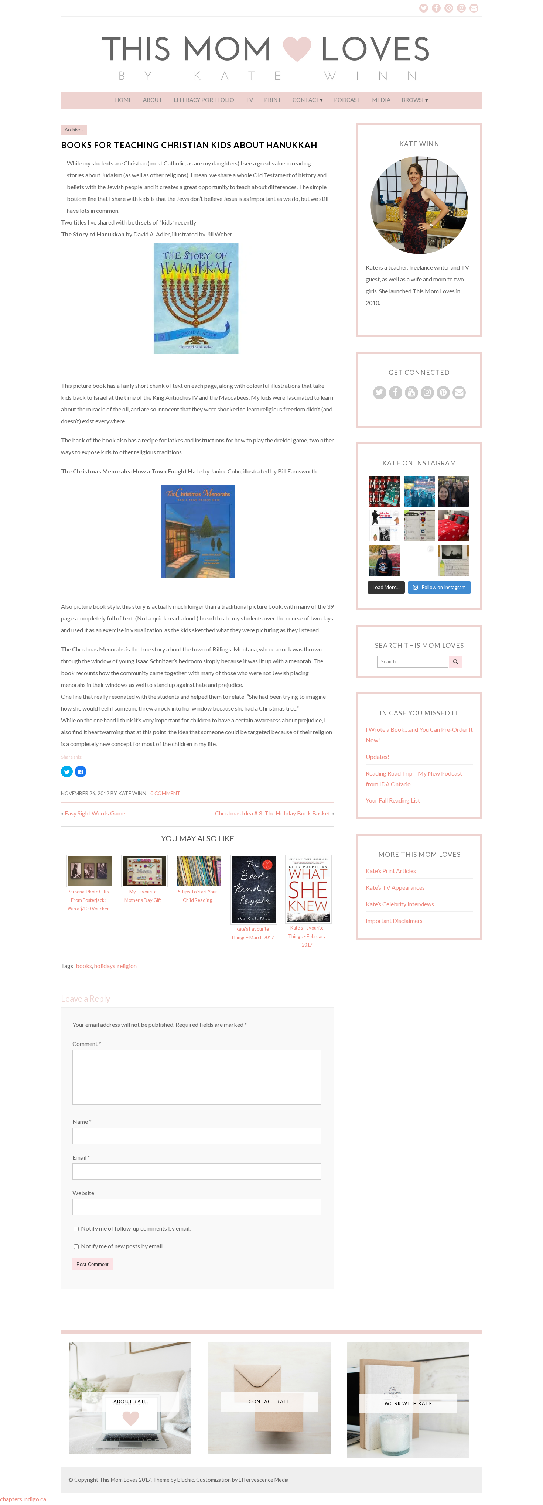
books (84, 965)
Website (83, 1192)
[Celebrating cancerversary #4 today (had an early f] (453, 491)
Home (123, 99)
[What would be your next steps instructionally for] (419, 525)
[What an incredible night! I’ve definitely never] (419, 491)
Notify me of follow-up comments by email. (136, 1228)
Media (381, 99)
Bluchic (185, 1480)
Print (272, 99)
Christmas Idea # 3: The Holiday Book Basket (272, 813)
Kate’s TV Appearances (395, 887)
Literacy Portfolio (204, 99)
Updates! (377, 756)
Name (82, 1121)
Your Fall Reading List (393, 800)
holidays (104, 965)
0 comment (165, 793)
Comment (86, 1043)
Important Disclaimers (394, 920)
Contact (306, 99)
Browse (413, 99)
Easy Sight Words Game (95, 813)
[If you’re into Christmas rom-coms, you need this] (384, 491)
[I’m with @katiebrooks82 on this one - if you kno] (453, 525)
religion (127, 965)
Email (81, 1157)
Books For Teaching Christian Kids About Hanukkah (189, 145)
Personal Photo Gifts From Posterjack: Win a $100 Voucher (88, 900)
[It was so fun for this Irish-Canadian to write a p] (419, 560)
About (153, 99)
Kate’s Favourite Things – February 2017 (307, 936)
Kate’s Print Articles (391, 870)
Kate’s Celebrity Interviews (400, 903)
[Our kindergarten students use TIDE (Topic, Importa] (453, 560)
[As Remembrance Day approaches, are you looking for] (384, 525)
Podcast (347, 99)
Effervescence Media (263, 1480)
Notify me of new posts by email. (122, 1245)
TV (249, 99)
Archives (74, 130)
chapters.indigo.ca (23, 1498)
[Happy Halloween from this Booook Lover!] (384, 560)
